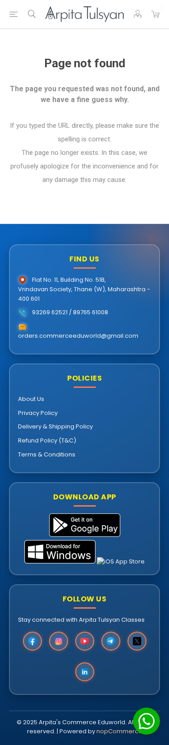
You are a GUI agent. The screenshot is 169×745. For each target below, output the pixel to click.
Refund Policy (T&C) (47, 440)
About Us (31, 399)
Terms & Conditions (46, 454)
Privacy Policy (38, 413)
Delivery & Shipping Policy (55, 426)
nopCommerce (119, 731)
